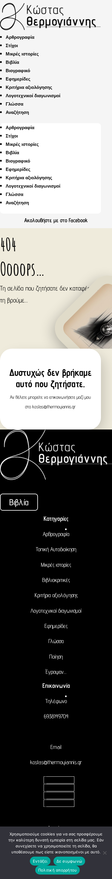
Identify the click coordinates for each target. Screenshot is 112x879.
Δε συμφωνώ (69, 861)
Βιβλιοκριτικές (56, 580)
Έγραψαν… (56, 671)
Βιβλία (12, 62)
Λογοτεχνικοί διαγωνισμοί (33, 95)
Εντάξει (40, 861)
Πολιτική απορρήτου (57, 870)
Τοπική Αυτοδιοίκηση (56, 549)
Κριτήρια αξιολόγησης (29, 87)
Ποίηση (56, 656)
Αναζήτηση (17, 112)
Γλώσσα (14, 104)
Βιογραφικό (18, 70)
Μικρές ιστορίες (22, 54)
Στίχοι (12, 45)
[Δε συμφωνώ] (105, 853)
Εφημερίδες (18, 79)
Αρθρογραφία (20, 37)
